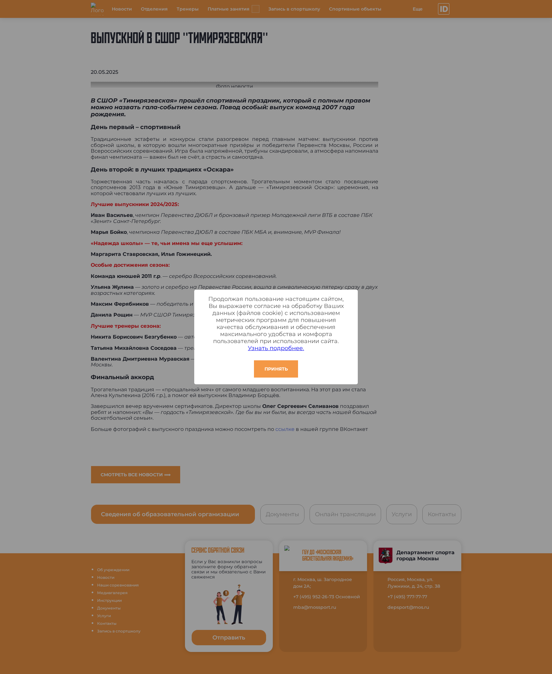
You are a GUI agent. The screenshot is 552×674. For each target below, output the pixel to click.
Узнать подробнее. (276, 348)
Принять (276, 369)
